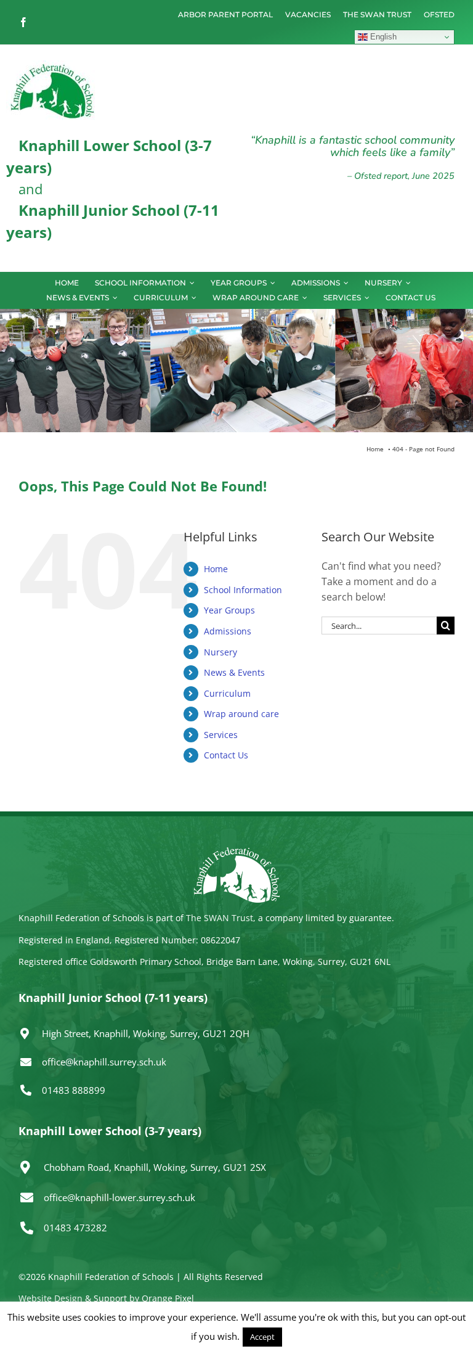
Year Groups (229, 610)
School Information (243, 590)
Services (221, 735)
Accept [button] (262, 1336)
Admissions (227, 631)
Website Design (50, 1298)
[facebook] (23, 22)
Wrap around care (241, 714)
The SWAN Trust (219, 918)
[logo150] (52, 65)
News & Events (234, 672)
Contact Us (226, 755)
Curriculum (227, 693)
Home (216, 569)
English (382, 36)
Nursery (220, 652)
